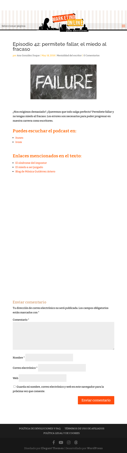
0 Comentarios (92, 55)
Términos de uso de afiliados (84, 428)
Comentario (21, 319)
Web (15, 378)
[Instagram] (68, 442)
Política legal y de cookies (61, 433)
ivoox (18, 142)
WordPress (95, 448)
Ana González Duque (28, 55)
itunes (19, 137)
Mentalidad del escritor (69, 55)
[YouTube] (61, 442)
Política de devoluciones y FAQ (40, 428)
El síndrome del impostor (31, 162)
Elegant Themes (52, 448)
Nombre (19, 357)
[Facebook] (53, 442)
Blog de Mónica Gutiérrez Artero (35, 171)
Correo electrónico (25, 367)
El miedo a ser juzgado (29, 167)
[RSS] (76, 442)
